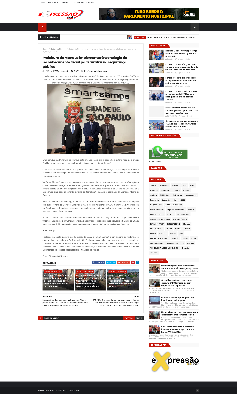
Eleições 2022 (179, 200)
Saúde (193, 238)
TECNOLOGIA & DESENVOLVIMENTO (164, 248)
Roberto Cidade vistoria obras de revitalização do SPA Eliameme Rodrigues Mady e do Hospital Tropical (181, 95)
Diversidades (191, 195)
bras (185, 185)
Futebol (170, 214)
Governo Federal (180, 219)
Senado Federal (156, 243)
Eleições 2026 (131, 37)
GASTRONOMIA (183, 214)
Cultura (153, 195)
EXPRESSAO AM (78, 2)
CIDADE (177, 190)
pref (181, 233)
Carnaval (154, 190)
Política (173, 233)
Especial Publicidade (175, 209)
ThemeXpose (74, 390)
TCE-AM (190, 243)
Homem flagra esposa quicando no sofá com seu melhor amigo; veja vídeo (179, 267)
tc (183, 243)
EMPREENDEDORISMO (173, 205)
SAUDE (185, 238)
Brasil (192, 185)
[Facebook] (194, 2)
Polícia (153, 233)
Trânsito (185, 248)
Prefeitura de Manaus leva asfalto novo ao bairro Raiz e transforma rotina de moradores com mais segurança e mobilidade (89, 281)
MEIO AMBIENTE (156, 229)
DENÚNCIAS (164, 195)
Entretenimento (157, 209)
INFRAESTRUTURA (157, 224)
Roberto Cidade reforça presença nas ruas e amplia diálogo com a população (177, 37)
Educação (166, 200)
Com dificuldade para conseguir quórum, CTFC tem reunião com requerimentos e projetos (176, 283)
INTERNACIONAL (173, 224)
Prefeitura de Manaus (57, 49)
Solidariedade (172, 243)
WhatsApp (90, 2)
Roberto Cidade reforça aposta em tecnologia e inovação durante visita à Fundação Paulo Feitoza (181, 67)
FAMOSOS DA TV (157, 214)
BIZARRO (175, 185)
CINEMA (186, 190)
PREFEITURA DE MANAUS (50, 2)
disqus (139, 318)
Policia (187, 229)
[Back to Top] (197, 390)
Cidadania (165, 190)
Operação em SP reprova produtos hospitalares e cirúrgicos (177, 299)
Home (45, 49)
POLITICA (163, 233)
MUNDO (178, 229)
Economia (154, 200)
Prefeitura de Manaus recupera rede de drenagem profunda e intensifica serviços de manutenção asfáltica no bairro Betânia (58, 281)
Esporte (191, 209)
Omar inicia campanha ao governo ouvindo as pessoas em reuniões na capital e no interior (181, 124)
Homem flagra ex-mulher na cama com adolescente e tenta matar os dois (179, 313)
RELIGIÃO (175, 238)
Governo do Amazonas (160, 219)
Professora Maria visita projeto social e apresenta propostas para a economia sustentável (181, 110)
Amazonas (164, 185)
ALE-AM (153, 185)
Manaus (186, 224)
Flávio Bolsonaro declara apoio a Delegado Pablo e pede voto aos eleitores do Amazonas (180, 80)
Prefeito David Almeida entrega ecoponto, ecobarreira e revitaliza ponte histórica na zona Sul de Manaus (122, 281)
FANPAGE (66, 2)
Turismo (153, 253)
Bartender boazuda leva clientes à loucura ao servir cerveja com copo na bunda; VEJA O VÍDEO (179, 329)
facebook (129, 318)
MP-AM (169, 229)
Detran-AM (177, 195)
